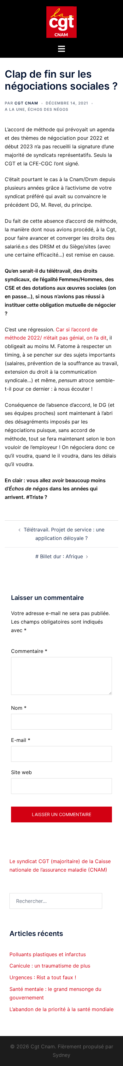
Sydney (61, 1055)
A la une (15, 109)
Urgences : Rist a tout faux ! (42, 977)
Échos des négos (48, 109)
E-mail (20, 740)
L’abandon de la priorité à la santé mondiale (61, 1009)
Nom (18, 708)
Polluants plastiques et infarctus (47, 954)
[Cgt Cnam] (61, 21)
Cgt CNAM (26, 103)
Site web (21, 772)
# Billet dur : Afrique (59, 556)
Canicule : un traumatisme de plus (49, 965)
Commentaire (29, 651)
